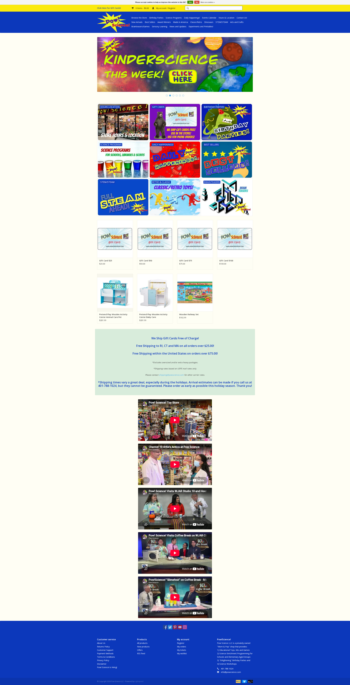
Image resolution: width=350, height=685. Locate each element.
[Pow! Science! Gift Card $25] (115, 239)
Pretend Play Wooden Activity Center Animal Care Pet (113, 315)
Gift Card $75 (185, 260)
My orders (181, 646)
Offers (140, 650)
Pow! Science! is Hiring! (107, 667)
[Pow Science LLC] (114, 22)
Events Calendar (209, 17)
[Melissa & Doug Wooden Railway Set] (195, 292)
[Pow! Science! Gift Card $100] (235, 239)
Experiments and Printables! (201, 26)
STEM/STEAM (222, 22)
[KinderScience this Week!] (175, 64)
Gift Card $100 (226, 260)
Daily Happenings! (192, 17)
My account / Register (165, 8)
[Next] (247, 65)
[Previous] (102, 65)
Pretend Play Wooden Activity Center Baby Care (153, 315)
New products (143, 646)
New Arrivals (136, 22)
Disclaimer (101, 664)
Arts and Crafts (236, 22)
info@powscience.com (231, 672)
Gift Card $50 (145, 260)
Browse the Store (139, 17)
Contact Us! (242, 17)
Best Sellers (150, 22)
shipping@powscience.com (171, 375)
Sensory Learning (159, 26)
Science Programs (174, 17)
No (197, 2)
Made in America (180, 22)
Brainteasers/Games (140, 26)
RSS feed (141, 653)
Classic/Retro (196, 22)
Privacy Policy (103, 660)
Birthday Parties (156, 17)
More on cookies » (208, 2)
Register (180, 643)
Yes (190, 2)
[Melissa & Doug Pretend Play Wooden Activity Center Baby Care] (155, 292)
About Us (101, 643)
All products (142, 643)
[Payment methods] (238, 681)
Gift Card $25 (105, 260)
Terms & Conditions (106, 657)
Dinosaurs (208, 22)
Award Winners (164, 22)
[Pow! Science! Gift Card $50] (155, 239)
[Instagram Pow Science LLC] (185, 627)
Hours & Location (226, 17)
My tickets (181, 650)
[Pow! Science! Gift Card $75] (195, 239)
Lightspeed (139, 681)
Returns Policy (103, 646)
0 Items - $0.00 (142, 8)
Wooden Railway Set (189, 314)
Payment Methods (105, 653)
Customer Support (105, 650)
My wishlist (182, 653)
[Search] (188, 8)
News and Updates (178, 26)
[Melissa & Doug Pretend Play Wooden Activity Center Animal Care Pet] (115, 292)
